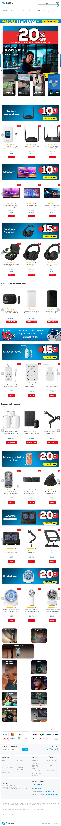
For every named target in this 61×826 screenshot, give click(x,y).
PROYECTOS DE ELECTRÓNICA (23, 766)
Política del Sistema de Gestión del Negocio (37, 772)
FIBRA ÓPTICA (20, 769)
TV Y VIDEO (4, 771)
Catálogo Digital (36, 770)
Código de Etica (50, 762)
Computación (5, 762)
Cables (3, 766)
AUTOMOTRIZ (20, 767)
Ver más (3, 286)
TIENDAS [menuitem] (56, 11)
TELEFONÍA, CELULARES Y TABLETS (7, 768)
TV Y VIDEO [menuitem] (12, 11)
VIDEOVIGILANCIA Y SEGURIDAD (6, 773)
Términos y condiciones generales (52, 771)
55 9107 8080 (38, 788)
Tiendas (33, 768)
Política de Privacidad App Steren (52, 764)
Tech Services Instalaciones (35, 766)
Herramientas (5, 764)
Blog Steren (35, 775)
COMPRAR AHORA (11, 321)
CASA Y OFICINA (20, 764)
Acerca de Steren (36, 760)
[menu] (30, 13)
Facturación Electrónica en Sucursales (38, 763)
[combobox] (49, 6)
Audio (3, 760)
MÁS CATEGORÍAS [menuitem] (47, 11)
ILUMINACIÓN (20, 760)
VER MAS (11, 157)
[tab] (15, 757)
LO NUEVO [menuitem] (38, 11)
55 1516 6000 (38, 785)
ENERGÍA (18, 762)
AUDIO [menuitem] (19, 11)
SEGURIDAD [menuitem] (32, 11)
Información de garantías (53, 769)
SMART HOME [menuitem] (5, 11)
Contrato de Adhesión (52, 760)
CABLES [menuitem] (25, 11)
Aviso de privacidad (51, 767)
